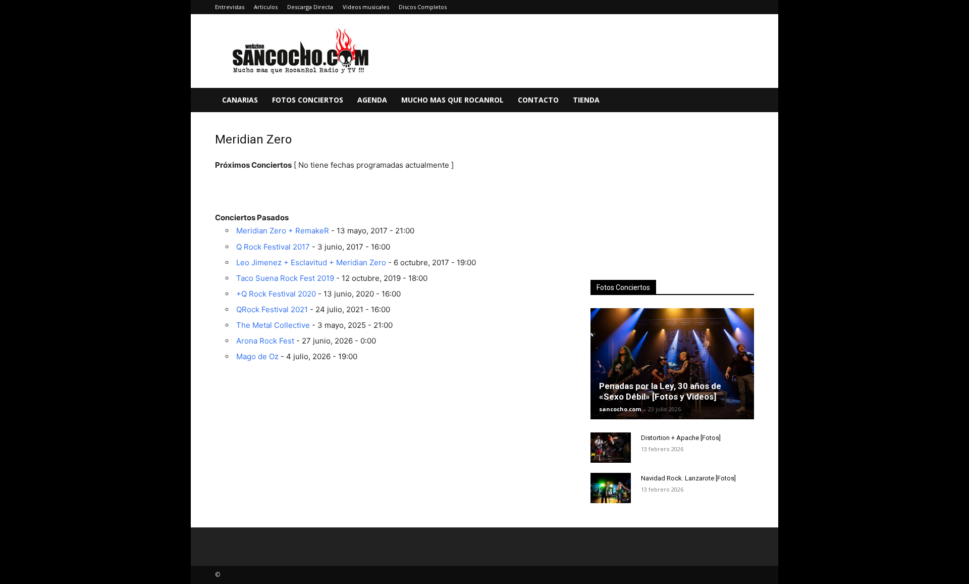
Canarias (240, 100)
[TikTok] (729, 7)
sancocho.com (620, 409)
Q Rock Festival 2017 (273, 247)
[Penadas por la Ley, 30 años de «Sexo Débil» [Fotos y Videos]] (672, 363)
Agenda (372, 100)
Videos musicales (366, 7)
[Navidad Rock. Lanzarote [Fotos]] (610, 488)
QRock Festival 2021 (272, 309)
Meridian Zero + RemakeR (282, 230)
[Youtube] (746, 7)
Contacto (538, 100)
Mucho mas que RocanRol (452, 100)
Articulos (266, 7)
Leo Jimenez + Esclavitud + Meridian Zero (311, 262)
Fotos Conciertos (307, 100)
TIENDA (586, 100)
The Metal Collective (273, 325)
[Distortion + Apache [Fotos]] (610, 447)
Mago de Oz (257, 356)
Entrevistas (229, 7)
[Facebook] (663, 7)
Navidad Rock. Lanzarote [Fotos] (688, 478)
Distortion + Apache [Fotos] (681, 438)
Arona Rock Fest (265, 341)
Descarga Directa (310, 7)
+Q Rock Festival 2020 (276, 294)
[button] (742, 101)
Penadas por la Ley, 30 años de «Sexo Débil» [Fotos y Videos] (660, 391)
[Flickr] (679, 7)
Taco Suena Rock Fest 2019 (285, 278)
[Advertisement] (672, 197)
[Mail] (713, 7)
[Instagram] (696, 7)
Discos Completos (423, 7)
